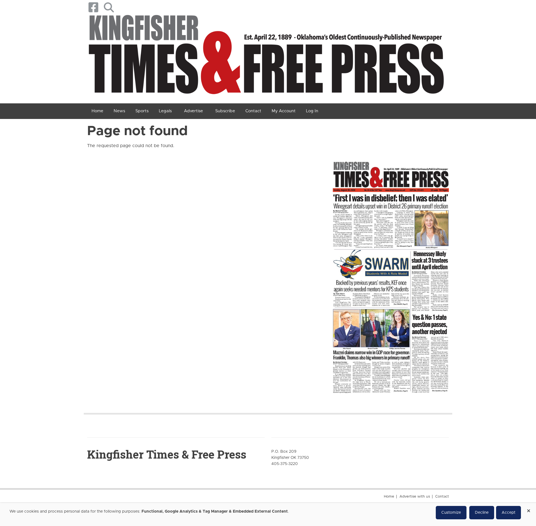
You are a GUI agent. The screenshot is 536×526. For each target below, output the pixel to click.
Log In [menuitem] (312, 111)
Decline (482, 513)
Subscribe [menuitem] (225, 111)
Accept (508, 513)
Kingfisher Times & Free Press (166, 454)
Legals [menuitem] (165, 111)
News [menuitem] (119, 111)
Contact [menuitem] (253, 111)
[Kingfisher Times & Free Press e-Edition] (391, 272)
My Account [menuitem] (284, 111)
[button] (108, 7)
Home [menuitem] (97, 111)
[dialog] (268, 514)
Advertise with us (414, 496)
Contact (442, 496)
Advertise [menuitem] (193, 111)
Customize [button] (451, 513)
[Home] (266, 56)
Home (389, 496)
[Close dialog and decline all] (528, 508)
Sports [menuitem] (142, 111)
